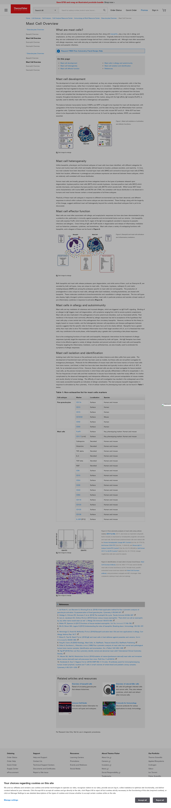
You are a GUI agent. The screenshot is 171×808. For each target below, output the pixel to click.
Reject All (160, 800)
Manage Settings (11, 800)
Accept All (142, 800)
